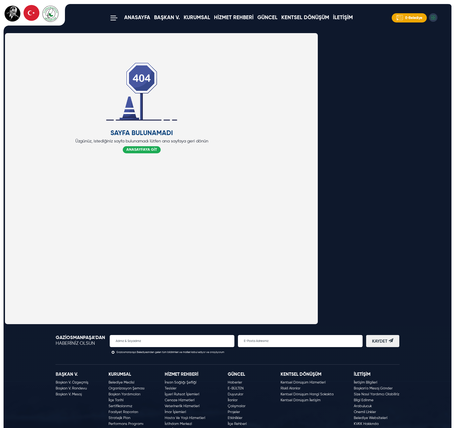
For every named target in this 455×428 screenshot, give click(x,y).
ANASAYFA (137, 17)
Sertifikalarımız (120, 406)
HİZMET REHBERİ (234, 17)
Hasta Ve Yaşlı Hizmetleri (185, 418)
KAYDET (380, 341)
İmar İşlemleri (175, 412)
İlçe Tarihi (116, 400)
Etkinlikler (235, 418)
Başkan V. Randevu (71, 388)
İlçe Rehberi (237, 424)
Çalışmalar (237, 406)
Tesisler (171, 388)
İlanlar (233, 400)
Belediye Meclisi (121, 382)
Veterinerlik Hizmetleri (182, 406)
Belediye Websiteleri (370, 418)
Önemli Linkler (365, 412)
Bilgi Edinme (363, 400)
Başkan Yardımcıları (125, 394)
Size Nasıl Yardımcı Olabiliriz (376, 394)
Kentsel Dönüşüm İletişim (301, 400)
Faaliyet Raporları (123, 412)
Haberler (235, 382)
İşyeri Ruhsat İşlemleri (182, 394)
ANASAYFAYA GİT (141, 150)
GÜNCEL (267, 17)
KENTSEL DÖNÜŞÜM (305, 17)
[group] (407, 29)
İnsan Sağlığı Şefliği (180, 382)
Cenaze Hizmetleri (180, 400)
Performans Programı (126, 424)
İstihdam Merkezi (178, 424)
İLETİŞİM (343, 17)
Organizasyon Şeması (127, 388)
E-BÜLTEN (236, 388)
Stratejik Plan (119, 418)
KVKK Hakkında (366, 424)
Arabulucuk (363, 406)
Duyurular (235, 394)
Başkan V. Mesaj (69, 394)
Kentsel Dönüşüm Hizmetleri (303, 382)
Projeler (234, 412)
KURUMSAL (197, 17)
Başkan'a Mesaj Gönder (373, 388)
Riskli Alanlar (290, 388)
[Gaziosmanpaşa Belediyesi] (37, 18)
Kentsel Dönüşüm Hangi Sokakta (307, 394)
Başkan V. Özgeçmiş (72, 382)
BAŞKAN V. (167, 17)
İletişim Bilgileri (365, 382)
